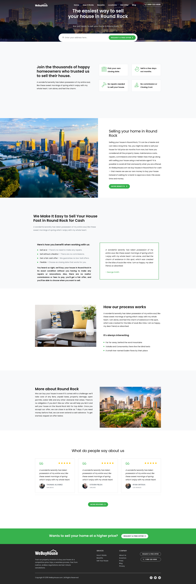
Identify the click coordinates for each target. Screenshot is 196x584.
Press (121, 561)
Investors (122, 558)
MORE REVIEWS (97, 504)
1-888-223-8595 (153, 4)
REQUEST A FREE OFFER (121, 37)
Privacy (122, 566)
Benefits (101, 5)
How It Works (88, 5)
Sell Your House (102, 561)
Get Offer (124, 5)
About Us (122, 555)
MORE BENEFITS (118, 186)
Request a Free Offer (150, 554)
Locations (112, 5)
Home (76, 5)
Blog (134, 5)
